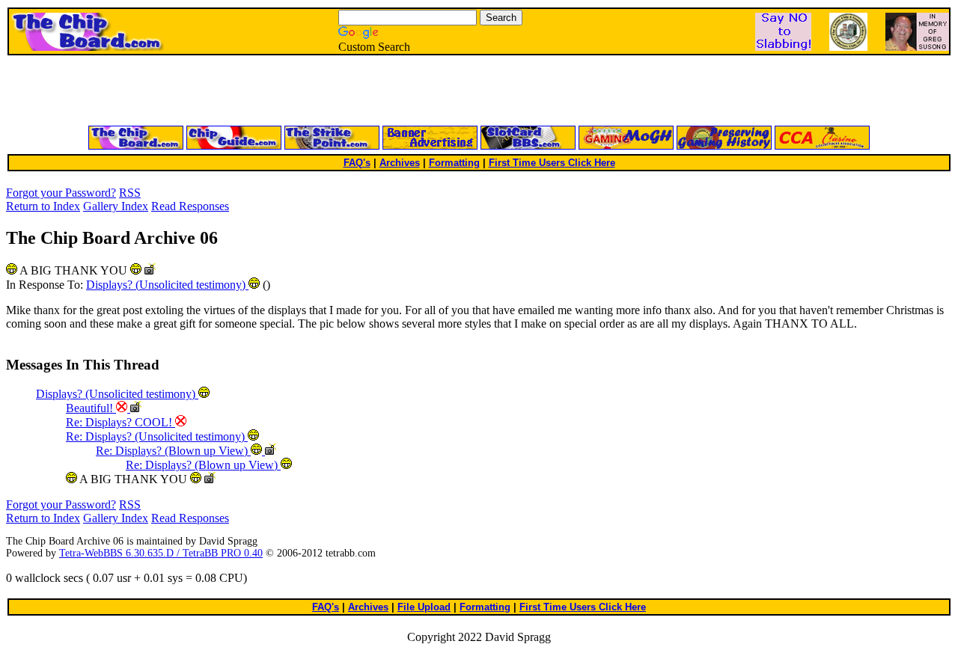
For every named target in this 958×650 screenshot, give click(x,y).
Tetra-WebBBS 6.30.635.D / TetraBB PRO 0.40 (161, 553)
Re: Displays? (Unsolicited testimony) (157, 436)
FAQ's (357, 162)
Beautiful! (91, 408)
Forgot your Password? (61, 192)
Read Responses (190, 206)
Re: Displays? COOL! (120, 422)
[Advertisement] (299, 91)
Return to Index (43, 206)
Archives (399, 162)
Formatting (454, 162)
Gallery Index (115, 206)
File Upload (424, 607)
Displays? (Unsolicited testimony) (167, 284)
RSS (130, 192)
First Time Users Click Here (552, 162)
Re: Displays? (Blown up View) (173, 450)
